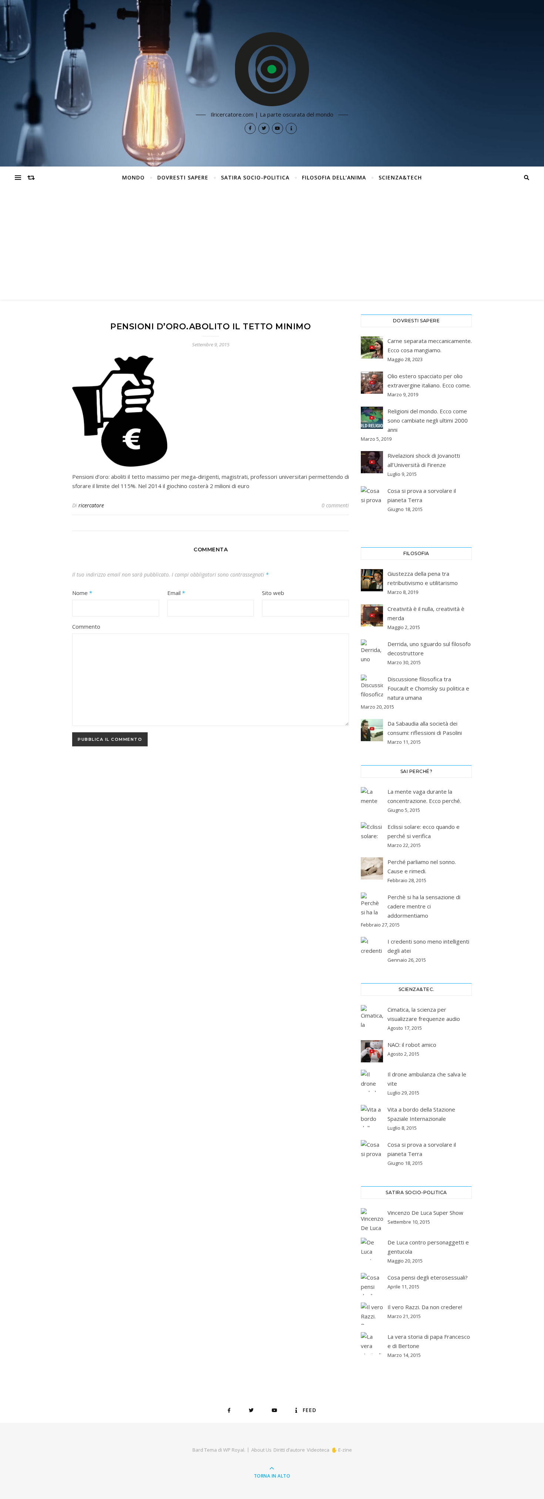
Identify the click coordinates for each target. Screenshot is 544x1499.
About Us (261, 1449)
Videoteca (318, 1449)
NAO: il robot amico (411, 1044)
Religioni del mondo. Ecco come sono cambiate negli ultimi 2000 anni (427, 420)
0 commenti (335, 505)
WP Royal (233, 1449)
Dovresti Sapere (182, 177)
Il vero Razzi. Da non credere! (424, 1307)
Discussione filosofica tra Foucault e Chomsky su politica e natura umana (428, 688)
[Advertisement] (272, 244)
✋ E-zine (341, 1449)
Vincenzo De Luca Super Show (425, 1212)
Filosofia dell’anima (334, 177)
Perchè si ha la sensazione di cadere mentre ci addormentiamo (423, 906)
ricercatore (91, 505)
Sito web (273, 592)
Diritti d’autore (289, 1449)
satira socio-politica (255, 177)
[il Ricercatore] (272, 69)
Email (176, 592)
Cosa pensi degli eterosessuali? (427, 1277)
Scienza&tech (400, 177)
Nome (82, 592)
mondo (133, 177)
